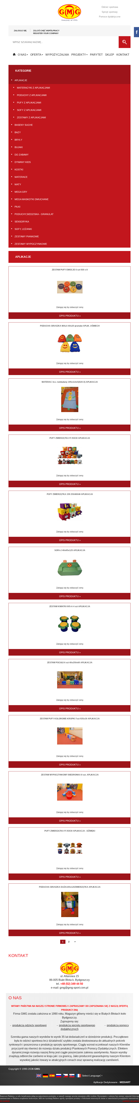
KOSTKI (19, 169)
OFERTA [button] (35, 54)
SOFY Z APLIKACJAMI (29, 110)
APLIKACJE (21, 80)
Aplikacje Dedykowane (105, 1082)
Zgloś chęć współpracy (46, 32)
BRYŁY (18, 139)
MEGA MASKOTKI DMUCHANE (31, 199)
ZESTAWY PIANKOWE (27, 236)
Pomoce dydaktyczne (109, 16)
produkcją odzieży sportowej (29, 1025)
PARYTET (96, 54)
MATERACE (21, 177)
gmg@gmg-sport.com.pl (74, 987)
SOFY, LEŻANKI (23, 229)
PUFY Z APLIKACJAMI (29, 102)
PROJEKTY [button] (78, 54)
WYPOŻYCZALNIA (57, 54)
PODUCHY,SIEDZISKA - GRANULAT (34, 214)
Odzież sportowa (110, 7)
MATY (18, 184)
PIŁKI (17, 206)
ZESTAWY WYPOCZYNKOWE (31, 244)
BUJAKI (19, 147)
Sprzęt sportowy (110, 12)
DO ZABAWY (21, 154)
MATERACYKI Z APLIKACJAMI (33, 87)
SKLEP (109, 54)
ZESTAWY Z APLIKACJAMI (31, 117)
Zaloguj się (20, 31)
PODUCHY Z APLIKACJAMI (32, 95)
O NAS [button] (22, 54)
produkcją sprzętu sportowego (77, 1025)
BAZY (18, 132)
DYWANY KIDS (23, 162)
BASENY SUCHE (24, 125)
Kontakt (122, 54)
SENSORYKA (22, 221)
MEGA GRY (21, 191)
